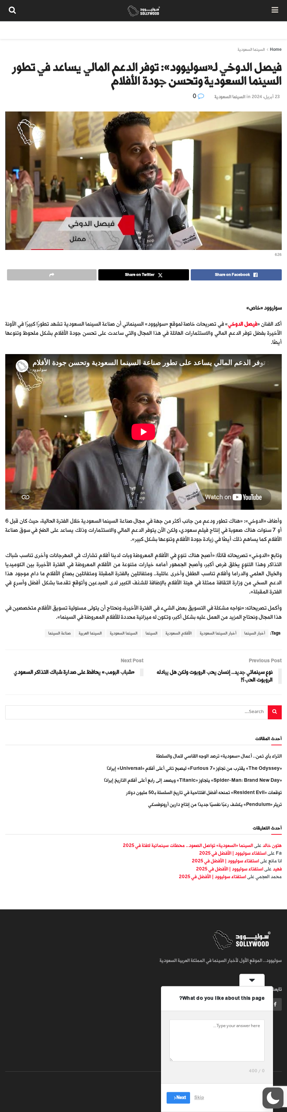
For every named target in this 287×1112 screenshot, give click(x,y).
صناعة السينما (59, 633)
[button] (273, 1097)
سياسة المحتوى (235, 30)
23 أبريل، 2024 (266, 96)
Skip (199, 1097)
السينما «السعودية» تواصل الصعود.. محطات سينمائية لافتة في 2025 (188, 845)
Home (276, 49)
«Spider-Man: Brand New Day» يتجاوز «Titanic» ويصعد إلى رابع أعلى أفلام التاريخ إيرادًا (193, 780)
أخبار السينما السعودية (218, 633)
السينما (152, 633)
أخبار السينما (254, 633)
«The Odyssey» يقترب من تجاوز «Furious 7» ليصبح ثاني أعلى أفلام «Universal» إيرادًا (194, 768)
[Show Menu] (275, 10)
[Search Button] (12, 10)
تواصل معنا (155, 30)
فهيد (277, 869)
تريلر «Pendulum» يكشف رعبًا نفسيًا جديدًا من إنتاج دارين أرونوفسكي (215, 804)
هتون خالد (272, 845)
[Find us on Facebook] (275, 1004)
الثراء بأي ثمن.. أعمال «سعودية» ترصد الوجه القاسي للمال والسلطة (219, 756)
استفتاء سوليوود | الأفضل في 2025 (232, 853)
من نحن (269, 30)
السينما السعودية (251, 49)
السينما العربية (90, 633)
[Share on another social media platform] (52, 274)
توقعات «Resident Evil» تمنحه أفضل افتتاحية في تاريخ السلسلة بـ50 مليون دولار (204, 792)
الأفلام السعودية (179, 633)
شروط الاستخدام (193, 30)
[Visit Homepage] (143, 11)
